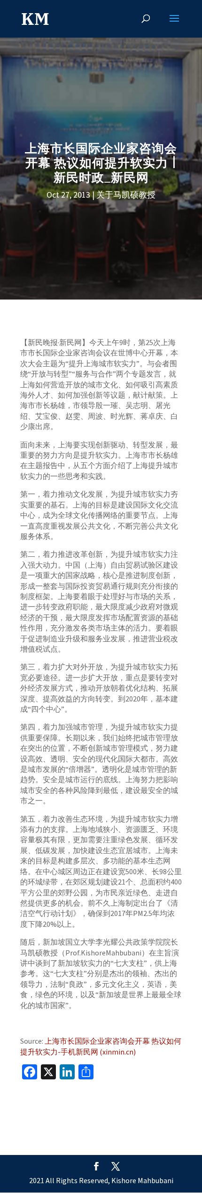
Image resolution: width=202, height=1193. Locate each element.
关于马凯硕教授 (125, 194)
